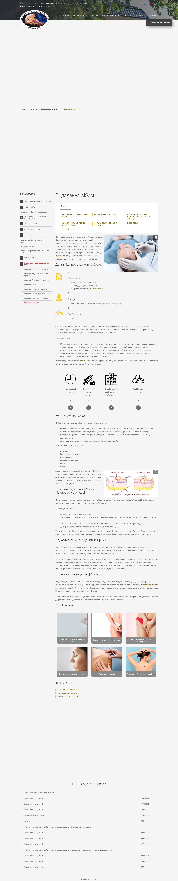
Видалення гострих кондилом (35, 298)
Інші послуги (68, 229)
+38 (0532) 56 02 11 (30, 6)
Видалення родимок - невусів (34, 289)
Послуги (65, 15)
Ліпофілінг (28, 235)
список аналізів (97, 289)
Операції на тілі (30, 223)
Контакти (153, 15)
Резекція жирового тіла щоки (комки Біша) (36, 252)
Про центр (141, 15)
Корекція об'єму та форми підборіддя (31, 241)
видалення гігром (62, 256)
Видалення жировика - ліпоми (35, 269)
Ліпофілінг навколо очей (69, 690)
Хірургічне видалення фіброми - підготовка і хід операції (138, 216)
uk (156, 4)
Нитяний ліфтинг (27, 246)
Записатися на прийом (159, 23)
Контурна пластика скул (69, 696)
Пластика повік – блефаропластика (35, 212)
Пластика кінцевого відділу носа (37, 201)
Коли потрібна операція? (106, 214)
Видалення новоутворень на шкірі (36, 264)
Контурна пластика (32, 229)
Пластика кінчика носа (68, 693)
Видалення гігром (29, 285)
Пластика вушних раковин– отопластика (35, 217)
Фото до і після (80, 15)
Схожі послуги (134, 223)
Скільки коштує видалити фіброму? (106, 224)
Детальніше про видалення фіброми (74, 215)
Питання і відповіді (111, 15)
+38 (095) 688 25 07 (47, 6)
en (151, 4)
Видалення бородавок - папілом (36, 280)
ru (145, 4)
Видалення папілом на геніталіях (36, 294)
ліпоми (82, 361)
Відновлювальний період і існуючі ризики (74, 224)
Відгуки (94, 15)
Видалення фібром (30, 303)
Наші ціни (128, 15)
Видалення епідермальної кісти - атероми (36, 275)
